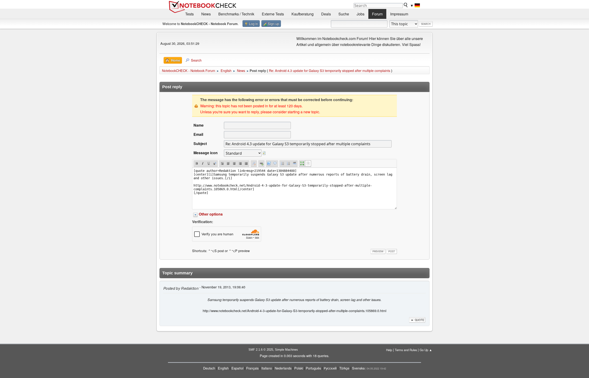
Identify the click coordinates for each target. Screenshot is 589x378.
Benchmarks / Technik (236, 14)
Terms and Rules (406, 350)
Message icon (205, 152)
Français (252, 368)
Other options (211, 214)
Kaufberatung (303, 14)
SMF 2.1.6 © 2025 (260, 349)
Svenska (358, 368)
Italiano (266, 368)
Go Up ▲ (426, 350)
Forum (377, 14)
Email (198, 134)
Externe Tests (273, 14)
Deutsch (209, 368)
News (206, 14)
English (223, 368)
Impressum (399, 14)
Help (389, 350)
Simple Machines (286, 349)
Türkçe (344, 368)
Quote (419, 320)
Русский (330, 368)
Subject (200, 143)
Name (198, 125)
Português (313, 368)
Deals (326, 14)
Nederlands (283, 368)
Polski (298, 368)
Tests (189, 14)
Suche (343, 14)
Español (237, 368)
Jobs (360, 14)
